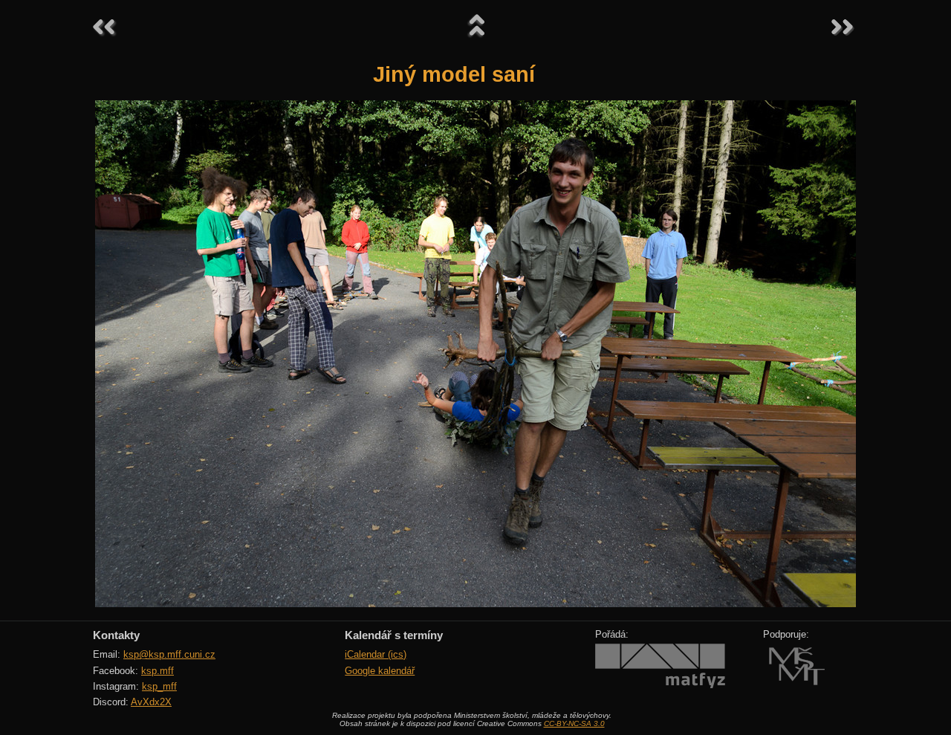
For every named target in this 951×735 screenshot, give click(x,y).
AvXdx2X (151, 702)
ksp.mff (157, 670)
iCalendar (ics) (375, 654)
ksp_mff (159, 686)
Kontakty (116, 635)
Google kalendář (380, 670)
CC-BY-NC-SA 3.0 (574, 723)
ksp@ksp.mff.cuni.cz (169, 654)
